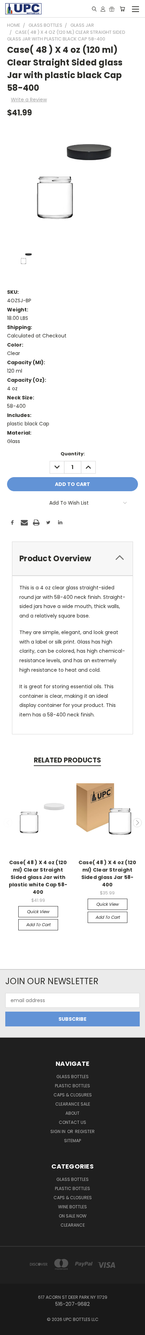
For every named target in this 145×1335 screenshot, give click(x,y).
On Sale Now (73, 1216)
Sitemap (72, 1141)
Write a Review (29, 99)
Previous (8, 822)
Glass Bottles (72, 1179)
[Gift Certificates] (111, 8)
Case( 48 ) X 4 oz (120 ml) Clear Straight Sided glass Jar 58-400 (107, 873)
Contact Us (72, 1122)
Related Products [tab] (67, 760)
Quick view (38, 912)
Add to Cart (38, 925)
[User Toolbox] (103, 8)
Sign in (58, 1131)
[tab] (72, 559)
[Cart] (122, 8)
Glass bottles (72, 1077)
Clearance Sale (72, 1104)
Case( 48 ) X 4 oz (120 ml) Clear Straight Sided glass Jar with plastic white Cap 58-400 (38, 877)
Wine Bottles (72, 1207)
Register (85, 1131)
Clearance (73, 1225)
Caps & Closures (72, 1095)
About (72, 1113)
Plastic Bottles (72, 1086)
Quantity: (73, 453)
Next (137, 822)
